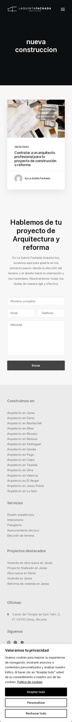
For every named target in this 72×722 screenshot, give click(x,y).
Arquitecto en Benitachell (24, 423)
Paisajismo (14, 525)
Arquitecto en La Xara (22, 491)
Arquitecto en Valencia (22, 475)
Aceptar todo (36, 692)
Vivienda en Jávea (19, 578)
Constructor (46, 116)
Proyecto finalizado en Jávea (27, 568)
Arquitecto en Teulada (22, 465)
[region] (36, 683)
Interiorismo (15, 520)
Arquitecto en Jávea (21, 413)
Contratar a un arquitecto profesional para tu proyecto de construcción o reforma (35, 159)
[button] (63, 9)
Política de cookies (29, 682)
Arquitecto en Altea (20, 428)
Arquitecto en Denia (20, 418)
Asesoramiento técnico (23, 530)
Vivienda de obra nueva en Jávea (29, 563)
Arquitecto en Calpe (21, 460)
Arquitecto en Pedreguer (24, 444)
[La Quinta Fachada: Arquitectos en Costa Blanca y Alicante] (29, 9)
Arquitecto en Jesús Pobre (25, 486)
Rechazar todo (36, 713)
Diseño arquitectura (20, 515)
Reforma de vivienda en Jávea (28, 584)
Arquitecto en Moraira (22, 434)
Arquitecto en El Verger (23, 481)
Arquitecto (47, 109)
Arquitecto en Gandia (21, 449)
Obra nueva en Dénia (21, 573)
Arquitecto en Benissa (22, 439)
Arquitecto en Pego (20, 454)
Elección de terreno (20, 535)
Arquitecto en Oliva (20, 470)
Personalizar (36, 702)
